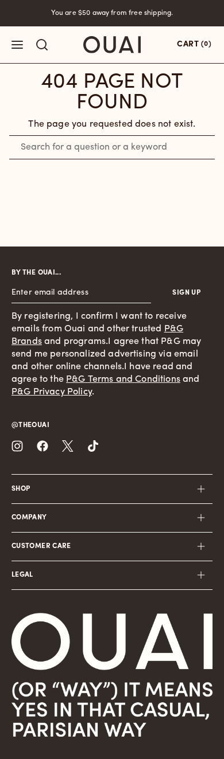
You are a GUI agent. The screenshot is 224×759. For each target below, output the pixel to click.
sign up (186, 292)
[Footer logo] (112, 641)
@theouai (30, 425)
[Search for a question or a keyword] (42, 45)
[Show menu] (17, 45)
